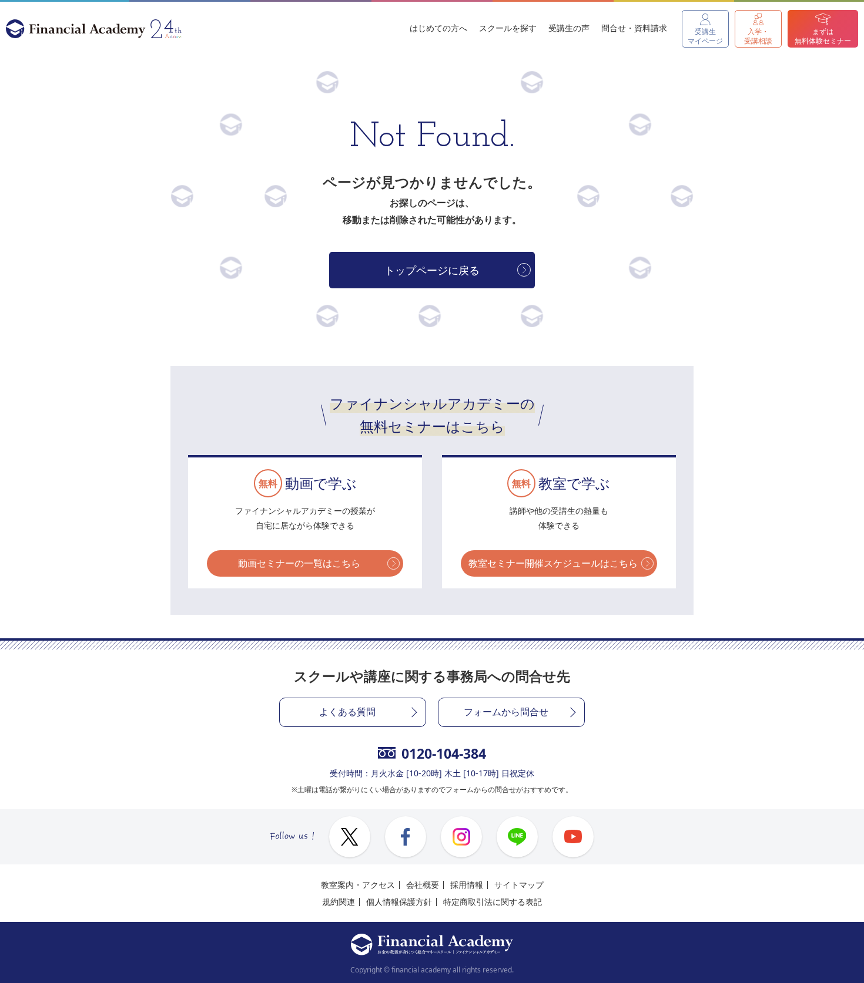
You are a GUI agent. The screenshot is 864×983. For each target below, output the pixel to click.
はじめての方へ (438, 27)
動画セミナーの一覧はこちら (299, 563)
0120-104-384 (443, 753)
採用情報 (466, 884)
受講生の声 (569, 27)
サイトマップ (519, 884)
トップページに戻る (432, 270)
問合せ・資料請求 (634, 27)
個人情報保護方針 (399, 901)
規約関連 (338, 901)
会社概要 (422, 884)
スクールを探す (508, 27)
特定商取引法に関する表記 (492, 901)
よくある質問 (347, 711)
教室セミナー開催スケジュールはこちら (553, 563)
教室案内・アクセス (358, 884)
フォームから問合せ (506, 711)
